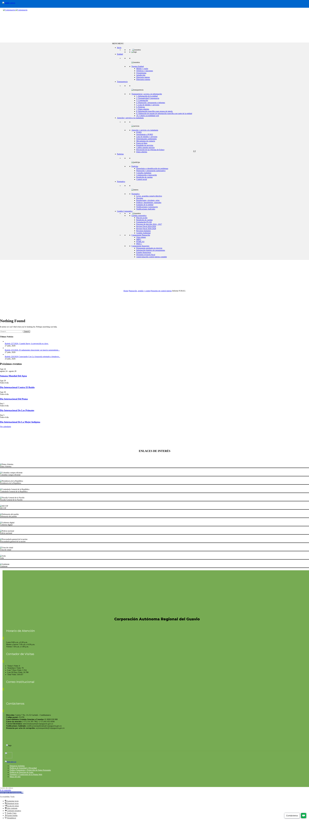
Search (26, 331)
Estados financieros (143, 252)
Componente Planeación (140, 235)
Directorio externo (143, 79)
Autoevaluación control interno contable (151, 257)
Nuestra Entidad (137, 66)
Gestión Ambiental (143, 233)
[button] (118, 43)
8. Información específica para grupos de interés (154, 111)
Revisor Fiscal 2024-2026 (146, 226)
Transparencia (122, 82)
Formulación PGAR (144, 222)
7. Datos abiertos (142, 109)
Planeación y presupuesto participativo (150, 171)
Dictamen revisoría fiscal (145, 255)
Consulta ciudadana (143, 173)
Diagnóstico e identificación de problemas (152, 168)
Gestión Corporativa (124, 211)
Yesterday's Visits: (14, 668)
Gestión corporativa (138, 216)
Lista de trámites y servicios (146, 137)
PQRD (139, 132)
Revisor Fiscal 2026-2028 (146, 229)
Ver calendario (5, 427)
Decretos (139, 198)
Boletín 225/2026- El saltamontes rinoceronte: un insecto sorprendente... (32, 350)
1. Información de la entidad (147, 96)
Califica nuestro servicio (145, 147)
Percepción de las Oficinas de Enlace (150, 150)
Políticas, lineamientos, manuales (148, 202)
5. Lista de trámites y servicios (147, 105)
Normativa (121, 181)
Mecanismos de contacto (145, 141)
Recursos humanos (143, 231)
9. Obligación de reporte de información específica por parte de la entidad (164, 113)
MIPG (138, 239)
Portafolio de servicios (144, 145)
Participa (120, 154)
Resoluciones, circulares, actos (147, 200)
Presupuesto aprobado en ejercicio (149, 248)
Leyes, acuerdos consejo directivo (149, 196)
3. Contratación (142, 100)
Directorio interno (143, 77)
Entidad (120, 54)
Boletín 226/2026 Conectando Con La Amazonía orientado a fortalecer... (32, 357)
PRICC (139, 244)
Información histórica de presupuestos (150, 250)
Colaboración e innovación (146, 175)
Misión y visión (142, 69)
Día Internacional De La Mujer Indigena (20, 422)
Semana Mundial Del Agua (13, 376)
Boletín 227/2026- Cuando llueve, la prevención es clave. (27, 344)
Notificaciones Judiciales (145, 209)
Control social (141, 179)
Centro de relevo (6, 788)
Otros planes (141, 237)
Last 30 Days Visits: (15, 672)
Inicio (119, 48)
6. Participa (140, 107)
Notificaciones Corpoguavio (147, 207)
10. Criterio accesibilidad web (147, 116)
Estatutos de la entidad (144, 205)
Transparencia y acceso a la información (146, 94)
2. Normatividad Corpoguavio (147, 98)
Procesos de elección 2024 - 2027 (149, 224)
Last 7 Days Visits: (14, 670)
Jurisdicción (140, 75)
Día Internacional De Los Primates (17, 410)
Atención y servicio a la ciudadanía (130, 118)
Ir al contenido (5, 790)
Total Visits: (12, 674)
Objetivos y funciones (144, 71)
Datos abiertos (141, 152)
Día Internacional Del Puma (14, 399)
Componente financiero (140, 246)
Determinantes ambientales (146, 139)
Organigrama (141, 73)
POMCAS (140, 242)
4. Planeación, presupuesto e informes (150, 103)
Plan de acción (141, 218)
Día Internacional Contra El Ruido (17, 387)
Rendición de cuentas (144, 177)
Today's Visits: (13, 666)
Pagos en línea (141, 143)
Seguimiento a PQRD (144, 134)
